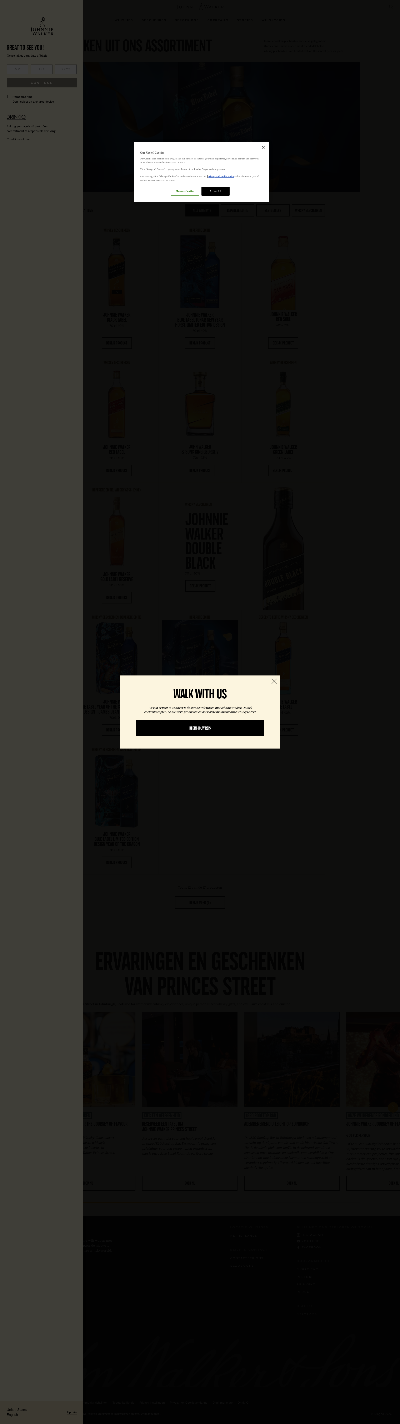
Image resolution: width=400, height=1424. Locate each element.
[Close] (263, 147)
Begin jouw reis (200, 728)
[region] (201, 172)
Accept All (215, 191)
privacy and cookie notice (221, 176)
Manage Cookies (185, 191)
